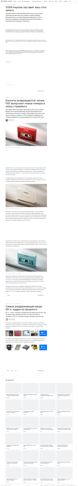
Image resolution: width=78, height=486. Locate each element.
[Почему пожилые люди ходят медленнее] (13, 441)
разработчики (9, 279)
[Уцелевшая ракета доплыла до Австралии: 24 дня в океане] (64, 391)
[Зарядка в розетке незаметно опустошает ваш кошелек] (13, 425)
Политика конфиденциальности (71, 485)
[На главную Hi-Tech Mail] (4, 1)
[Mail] (1, 1)
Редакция (41, 485)
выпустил (35, 287)
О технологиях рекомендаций (60, 485)
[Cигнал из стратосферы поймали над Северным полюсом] (30, 458)
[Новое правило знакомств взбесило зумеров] (13, 475)
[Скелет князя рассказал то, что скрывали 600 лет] (64, 475)
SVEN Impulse (8, 61)
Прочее (14, 4)
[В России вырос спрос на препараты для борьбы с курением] (64, 441)
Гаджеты (22, 97)
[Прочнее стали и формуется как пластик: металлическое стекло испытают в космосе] (64, 425)
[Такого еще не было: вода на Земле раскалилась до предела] (47, 441)
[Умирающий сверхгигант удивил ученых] (30, 391)
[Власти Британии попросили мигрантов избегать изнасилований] (47, 458)
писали (12, 291)
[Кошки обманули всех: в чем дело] (30, 441)
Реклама (9, 485)
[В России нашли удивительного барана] (64, 408)
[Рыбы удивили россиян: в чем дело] (47, 408)
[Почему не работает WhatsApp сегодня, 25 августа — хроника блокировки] (30, 475)
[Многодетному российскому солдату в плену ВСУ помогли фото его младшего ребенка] (13, 391)
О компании (5, 485)
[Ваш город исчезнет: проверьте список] (64, 458)
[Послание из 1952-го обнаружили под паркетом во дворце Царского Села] (47, 391)
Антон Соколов (12, 318)
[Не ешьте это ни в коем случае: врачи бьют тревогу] (13, 408)
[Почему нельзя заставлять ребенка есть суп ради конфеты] (47, 425)
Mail (1, 485)
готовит (14, 167)
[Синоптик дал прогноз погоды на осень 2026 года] (30, 425)
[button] (26, 134)
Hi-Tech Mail (17, 97)
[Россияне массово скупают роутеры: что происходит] (13, 458)
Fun (22, 303)
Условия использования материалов (49, 485)
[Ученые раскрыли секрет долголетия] (30, 408)
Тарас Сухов (11, 119)
